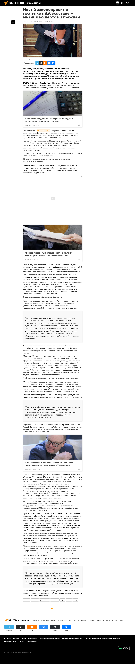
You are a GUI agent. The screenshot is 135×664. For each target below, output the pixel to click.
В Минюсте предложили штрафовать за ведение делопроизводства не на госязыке (49, 119)
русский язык (55, 600)
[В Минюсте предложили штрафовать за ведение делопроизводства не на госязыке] (52, 103)
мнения (69, 600)
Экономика (62, 620)
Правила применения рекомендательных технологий (103, 638)
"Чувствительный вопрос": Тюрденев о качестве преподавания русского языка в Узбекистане (49, 464)
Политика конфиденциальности (50, 638)
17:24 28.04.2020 (28, 21)
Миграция (82, 620)
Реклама (21, 641)
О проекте (7, 638)
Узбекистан (35, 600)
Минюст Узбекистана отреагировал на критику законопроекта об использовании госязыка (48, 254)
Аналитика (119, 620)
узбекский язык (44, 600)
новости (36, 620)
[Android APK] (124, 648)
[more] (79, 125)
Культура (91, 620)
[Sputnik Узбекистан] (15, 5)
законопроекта (43, 130)
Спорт (99, 620)
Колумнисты (108, 620)
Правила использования (29, 638)
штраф (62, 600)
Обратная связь (31, 641)
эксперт (75, 600)
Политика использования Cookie (72, 638)
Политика (45, 620)
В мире (53, 620)
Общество (26, 600)
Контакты (16, 638)
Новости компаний (10, 641)
